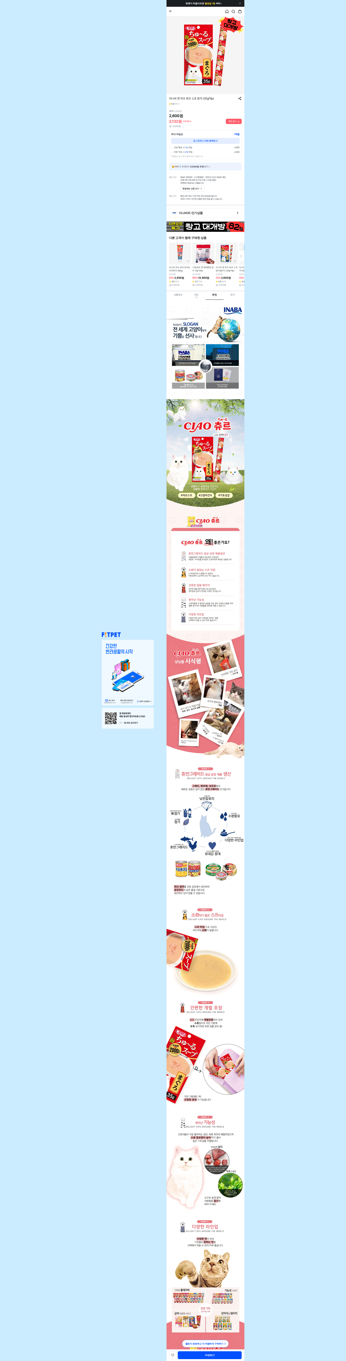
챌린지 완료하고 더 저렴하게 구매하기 (204, 1343)
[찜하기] (188, 261)
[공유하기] (240, 98)
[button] (111, 634)
